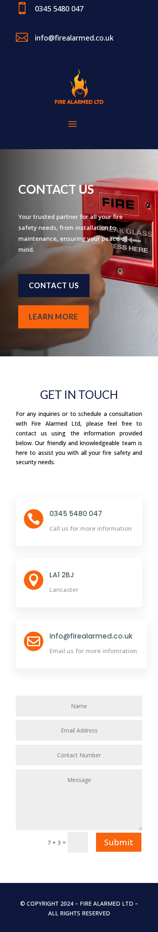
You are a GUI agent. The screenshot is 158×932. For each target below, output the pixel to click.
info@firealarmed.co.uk (90, 636)
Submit (118, 842)
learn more (53, 316)
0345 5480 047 (75, 513)
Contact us (54, 285)
